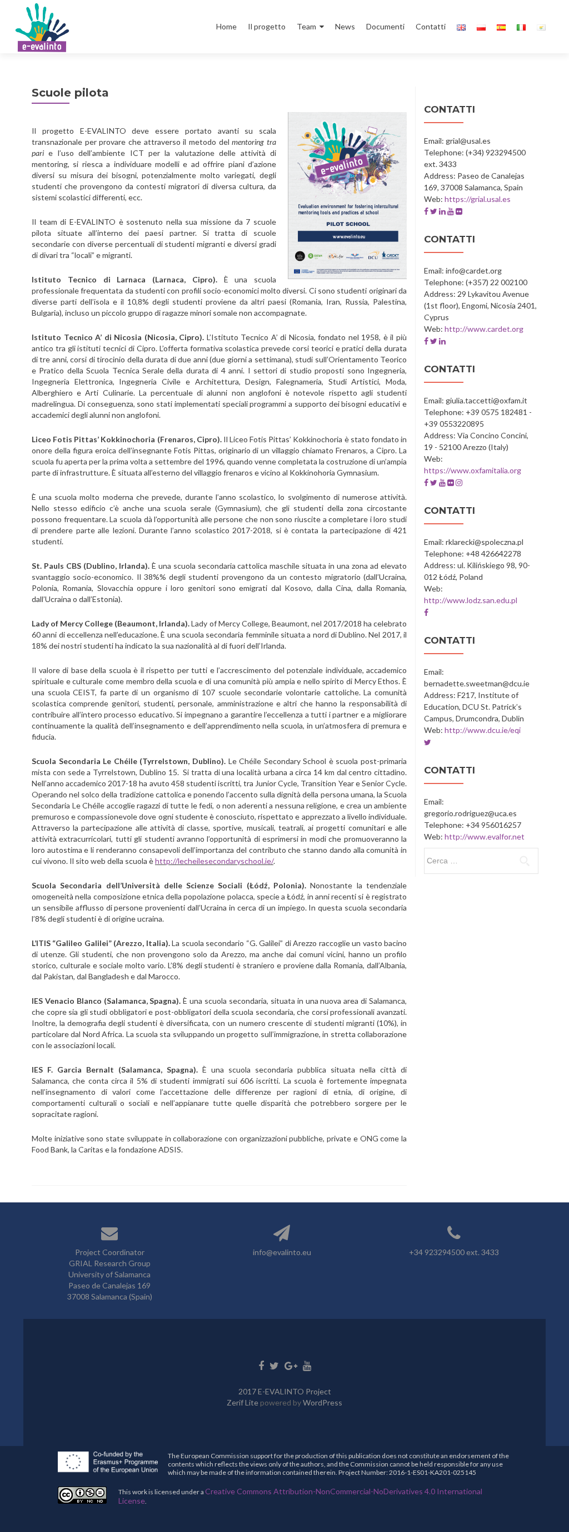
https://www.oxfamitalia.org (472, 470)
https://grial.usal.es (478, 199)
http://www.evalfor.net (485, 836)
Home (226, 26)
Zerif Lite (243, 1402)
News (345, 26)
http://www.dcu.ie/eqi (483, 730)
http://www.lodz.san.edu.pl (470, 600)
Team (306, 26)
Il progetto (267, 26)
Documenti (385, 26)
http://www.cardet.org (484, 328)
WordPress (322, 1402)
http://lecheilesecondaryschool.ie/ (214, 861)
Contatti (431, 26)
